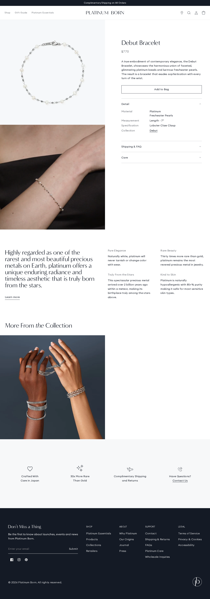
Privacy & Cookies (190, 539)
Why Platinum (128, 533)
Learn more (12, 297)
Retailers (91, 551)
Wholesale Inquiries (157, 556)
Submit (73, 548)
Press (122, 551)
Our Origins (126, 539)
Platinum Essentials (98, 533)
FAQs (148, 545)
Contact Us (180, 480)
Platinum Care (154, 551)
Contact (151, 533)
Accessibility (186, 545)
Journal (124, 545)
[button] (7, 13)
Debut (154, 130)
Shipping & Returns (157, 539)
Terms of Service (189, 533)
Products (92, 539)
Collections (93, 545)
